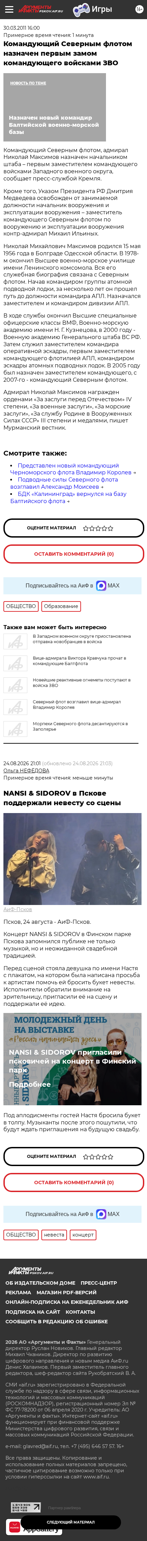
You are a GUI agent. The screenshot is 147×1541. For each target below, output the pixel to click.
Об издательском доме (40, 1283)
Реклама (18, 1292)
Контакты (80, 1312)
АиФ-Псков (17, 909)
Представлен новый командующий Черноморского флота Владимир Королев (71, 469)
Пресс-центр (99, 1283)
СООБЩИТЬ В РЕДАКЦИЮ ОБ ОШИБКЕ (56, 1322)
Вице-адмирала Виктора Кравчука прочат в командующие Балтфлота (79, 660)
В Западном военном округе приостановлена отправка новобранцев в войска (82, 639)
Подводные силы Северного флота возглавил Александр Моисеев (64, 483)
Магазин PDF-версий (67, 1292)
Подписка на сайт (32, 1312)
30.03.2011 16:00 (21, 28)
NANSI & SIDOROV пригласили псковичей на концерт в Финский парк (72, 1061)
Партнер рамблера (64, 1508)
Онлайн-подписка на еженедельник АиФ (66, 1302)
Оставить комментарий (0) (74, 554)
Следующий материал (71, 1522)
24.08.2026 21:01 (22, 763)
